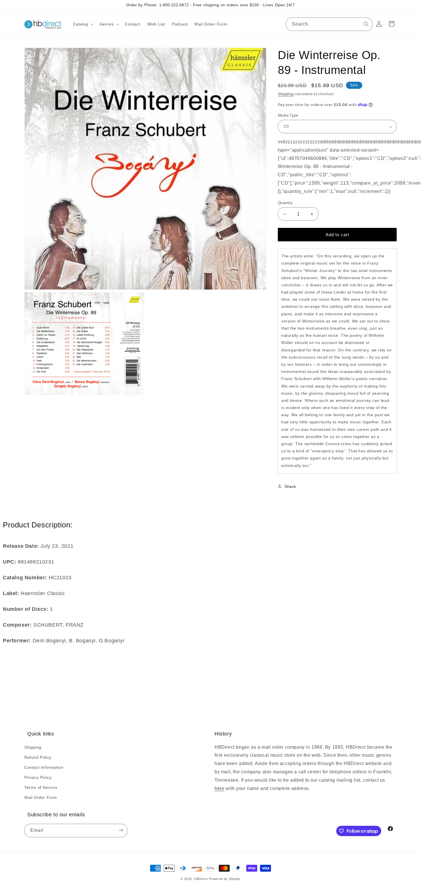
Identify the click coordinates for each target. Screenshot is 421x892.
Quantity (285, 203)
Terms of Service (41, 787)
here (219, 788)
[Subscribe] (121, 830)
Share (290, 486)
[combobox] (329, 24)
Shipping (286, 94)
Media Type (288, 115)
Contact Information (43, 767)
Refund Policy (38, 757)
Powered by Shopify (225, 879)
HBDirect (201, 879)
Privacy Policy (38, 777)
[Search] (366, 24)
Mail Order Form (40, 797)
